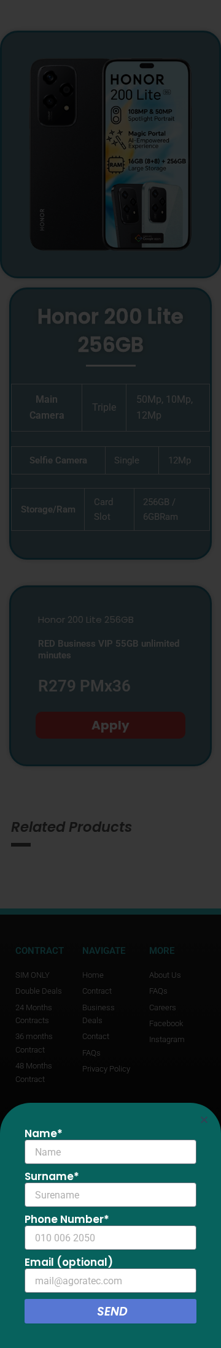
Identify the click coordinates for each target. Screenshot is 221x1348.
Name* (44, 1133)
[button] (204, 1119)
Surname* (52, 1176)
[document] (110, 674)
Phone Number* (67, 1219)
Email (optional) (69, 1262)
